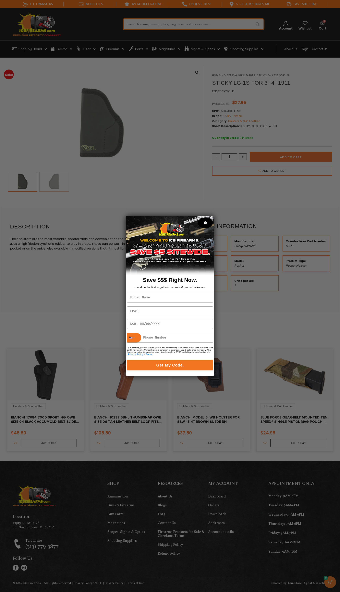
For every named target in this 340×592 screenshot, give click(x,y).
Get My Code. (170, 365)
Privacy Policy (135, 354)
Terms (149, 354)
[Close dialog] (205, 222)
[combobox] (134, 337)
